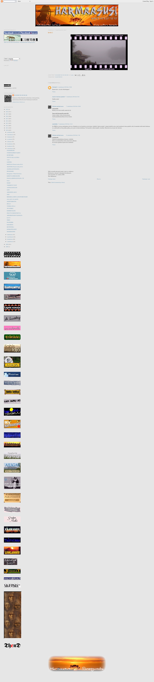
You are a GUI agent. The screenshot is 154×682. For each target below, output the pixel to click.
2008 (7, 246)
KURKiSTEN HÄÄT (12, 229)
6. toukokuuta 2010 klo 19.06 (64, 87)
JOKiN (8, 220)
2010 (7, 130)
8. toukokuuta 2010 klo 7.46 (73, 135)
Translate (15, 60)
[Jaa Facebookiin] (83, 75)
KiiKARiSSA (10, 224)
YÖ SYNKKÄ (10, 208)
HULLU (9, 204)
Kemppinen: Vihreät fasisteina (14, 173)
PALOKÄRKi (10, 222)
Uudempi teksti (51, 179)
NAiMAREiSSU (11, 150)
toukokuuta (10, 148)
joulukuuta (10, 132)
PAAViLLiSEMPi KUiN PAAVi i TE (15, 178)
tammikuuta (10, 241)
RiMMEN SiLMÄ (11, 211)
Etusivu (99, 179)
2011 (7, 128)
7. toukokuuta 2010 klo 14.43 (65, 124)
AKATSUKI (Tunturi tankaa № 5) (15, 166)
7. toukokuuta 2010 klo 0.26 (72, 96)
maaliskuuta (10, 237)
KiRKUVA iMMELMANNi (13, 176)
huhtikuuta (10, 234)
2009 (7, 244)
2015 (7, 118)
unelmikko (55, 124)
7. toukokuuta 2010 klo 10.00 (73, 106)
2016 (7, 116)
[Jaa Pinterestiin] (84, 75)
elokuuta (9, 141)
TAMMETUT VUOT (12, 185)
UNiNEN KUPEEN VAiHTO (13, 153)
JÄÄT (8, 194)
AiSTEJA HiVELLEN (12, 187)
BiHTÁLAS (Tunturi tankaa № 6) (15, 164)
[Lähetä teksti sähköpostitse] (75, 75)
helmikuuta (10, 239)
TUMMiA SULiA (11, 206)
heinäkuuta (10, 144)
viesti (8, 160)
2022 (7, 109)
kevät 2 (8, 217)
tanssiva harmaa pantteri (58, 96)
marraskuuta (10, 134)
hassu (8, 180)
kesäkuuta (9, 146)
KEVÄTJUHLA (10, 227)
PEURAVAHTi (10, 171)
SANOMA (9, 162)
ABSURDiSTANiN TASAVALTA (14, 215)
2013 (7, 123)
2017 (7, 114)
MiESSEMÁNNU (11, 231)
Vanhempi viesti (146, 179)
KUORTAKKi (10, 155)
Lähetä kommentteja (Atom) (58, 182)
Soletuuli (54, 87)
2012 (7, 125)
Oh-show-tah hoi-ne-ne (76, 6)
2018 (7, 111)
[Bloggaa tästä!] (79, 75)
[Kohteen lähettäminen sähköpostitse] (78, 75)
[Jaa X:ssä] (81, 75)
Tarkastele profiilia (18, 102)
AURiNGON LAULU (12, 192)
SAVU (8, 190)
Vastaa (53, 91)
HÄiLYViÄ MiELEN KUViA (14, 213)
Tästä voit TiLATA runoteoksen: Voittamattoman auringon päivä (19, 42)
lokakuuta (9, 137)
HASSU (9, 183)
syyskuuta (9, 139)
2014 (7, 121)
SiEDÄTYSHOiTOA (11, 201)
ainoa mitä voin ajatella (12, 199)
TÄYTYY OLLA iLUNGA (13, 157)
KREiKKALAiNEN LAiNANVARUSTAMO (17, 197)
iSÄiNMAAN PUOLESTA (13, 169)
